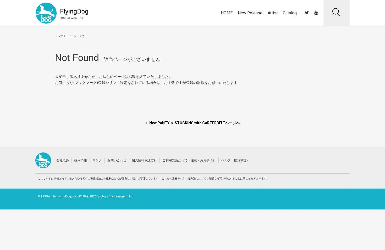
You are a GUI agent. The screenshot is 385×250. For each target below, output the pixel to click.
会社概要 (62, 160)
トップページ (63, 36)
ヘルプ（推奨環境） (235, 160)
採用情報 (80, 160)
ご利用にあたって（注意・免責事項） (189, 160)
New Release (250, 12)
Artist (273, 12)
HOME (227, 12)
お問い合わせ (116, 160)
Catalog (290, 12)
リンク (97, 160)
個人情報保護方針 (144, 160)
